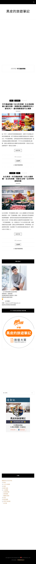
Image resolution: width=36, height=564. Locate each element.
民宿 (4, 497)
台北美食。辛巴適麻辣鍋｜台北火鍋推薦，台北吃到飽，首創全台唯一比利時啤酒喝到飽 (18, 179)
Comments (18, 156)
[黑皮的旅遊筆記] (14, 290)
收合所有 (9, 480)
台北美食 (17, 100)
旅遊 (4, 486)
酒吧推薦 (5, 493)
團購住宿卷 (6, 495)
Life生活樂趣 (6, 484)
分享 (17, 161)
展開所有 (4, 480)
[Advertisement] (18, 42)
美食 (11, 100)
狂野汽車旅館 (6, 501)
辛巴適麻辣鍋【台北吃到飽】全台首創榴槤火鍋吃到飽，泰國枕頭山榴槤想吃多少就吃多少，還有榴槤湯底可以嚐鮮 (18, 106)
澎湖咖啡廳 (6, 492)
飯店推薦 (5, 499)
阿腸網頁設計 (20, 560)
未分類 (5, 503)
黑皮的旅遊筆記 (18, 11)
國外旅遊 (5, 488)
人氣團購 (5, 490)
